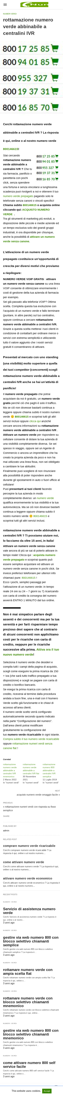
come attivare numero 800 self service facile (29, 1065)
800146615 (10, 149)
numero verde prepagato (18, 196)
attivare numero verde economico (27, 878)
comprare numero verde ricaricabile (29, 845)
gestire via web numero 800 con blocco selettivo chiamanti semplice (31, 941)
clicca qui (35, 421)
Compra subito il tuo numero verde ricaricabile (31, 739)
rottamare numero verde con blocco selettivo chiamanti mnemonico (28, 1002)
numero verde (45, 498)
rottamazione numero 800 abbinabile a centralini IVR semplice (49, 770)
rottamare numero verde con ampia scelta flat (28, 972)
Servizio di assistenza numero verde (29, 911)
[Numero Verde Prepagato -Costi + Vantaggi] (33, 4)
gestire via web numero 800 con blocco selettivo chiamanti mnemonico (31, 1034)
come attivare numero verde (23, 862)
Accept (47, 1091)
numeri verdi (10, 14)
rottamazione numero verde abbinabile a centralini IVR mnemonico (10, 770)
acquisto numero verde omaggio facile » (38, 794)
